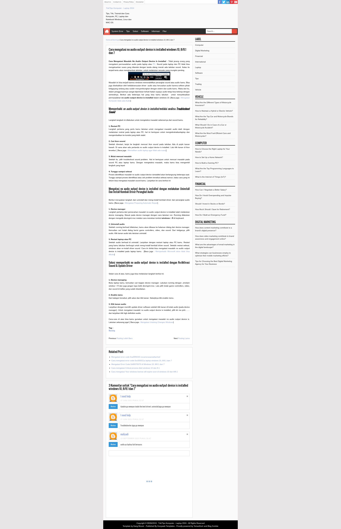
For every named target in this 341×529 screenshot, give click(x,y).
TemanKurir (198, 526)
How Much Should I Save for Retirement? (212, 209)
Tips (128, 31)
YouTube (236, 2)
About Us (107, 2)
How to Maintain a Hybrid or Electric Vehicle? (214, 111)
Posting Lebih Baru (125, 338)
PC (154, 64)
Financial (199, 56)
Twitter (224, 2)
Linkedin (228, 2)
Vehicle (198, 90)
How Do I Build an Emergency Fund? (210, 215)
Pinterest (232, 2)
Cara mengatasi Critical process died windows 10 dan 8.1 (135, 368)
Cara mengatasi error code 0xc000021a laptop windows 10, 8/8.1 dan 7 (141, 360)
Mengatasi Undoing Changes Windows (157, 322)
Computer (199, 45)
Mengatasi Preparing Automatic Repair (141, 203)
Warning (115, 40)
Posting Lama (184, 338)
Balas (113, 406)
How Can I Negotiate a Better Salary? (211, 190)
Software (145, 31)
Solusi (135, 31)
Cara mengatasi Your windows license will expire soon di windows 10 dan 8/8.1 (144, 372)
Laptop (198, 67)
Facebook (220, 2)
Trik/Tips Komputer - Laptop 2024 (120, 8)
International (200, 62)
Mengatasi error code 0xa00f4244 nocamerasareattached (135, 357)
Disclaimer (140, 2)
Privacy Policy (128, 2)
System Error (117, 31)
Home (107, 31)
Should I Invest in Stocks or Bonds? (210, 204)
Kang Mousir (138, 526)
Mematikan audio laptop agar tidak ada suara (147, 150)
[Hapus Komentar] (187, 396)
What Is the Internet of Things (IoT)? (210, 177)
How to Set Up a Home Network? (209, 157)
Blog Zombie (213, 526)
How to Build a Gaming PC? (207, 163)
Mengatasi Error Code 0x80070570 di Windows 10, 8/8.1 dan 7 (138, 364)
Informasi (156, 31)
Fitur (165, 31)
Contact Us (117, 2)
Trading (198, 84)
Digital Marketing (202, 51)
